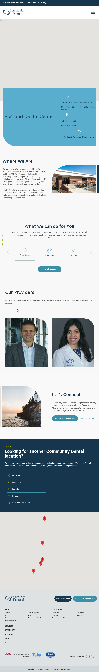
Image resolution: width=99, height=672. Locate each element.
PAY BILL (8, 638)
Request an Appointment (65, 418)
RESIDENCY (9, 634)
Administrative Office (59, 618)
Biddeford (16, 475)
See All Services (49, 269)
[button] (40, 563)
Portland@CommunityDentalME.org (79, 137)
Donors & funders (11, 620)
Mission (7, 613)
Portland (15, 496)
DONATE (8, 642)
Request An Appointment (85, 599)
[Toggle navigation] (92, 12)
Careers (7, 615)
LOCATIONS (57, 610)
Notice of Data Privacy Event (39, 3)
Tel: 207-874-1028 (68, 121)
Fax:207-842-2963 (68, 125)
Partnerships (9, 618)
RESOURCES (10, 630)
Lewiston (16, 489)
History (30, 615)
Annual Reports (33, 613)
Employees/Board (34, 618)
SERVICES (9, 626)
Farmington (17, 482)
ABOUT (8, 610)
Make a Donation (63, 599)
